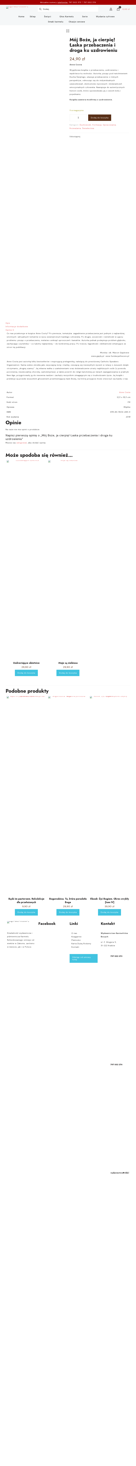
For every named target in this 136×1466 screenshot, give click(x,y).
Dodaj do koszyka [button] (26, 673)
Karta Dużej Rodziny (81, 943)
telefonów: (63, 2)
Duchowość (85, 125)
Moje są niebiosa (68, 663)
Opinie (10, 330)
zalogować (21, 443)
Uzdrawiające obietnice (26, 663)
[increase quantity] (84, 117)
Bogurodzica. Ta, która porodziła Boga (68, 900)
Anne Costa (124, 392)
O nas (74, 933)
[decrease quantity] (72, 117)
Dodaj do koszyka (100, 117)
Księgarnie (76, 936)
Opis (8, 323)
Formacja (97, 125)
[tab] (68, 323)
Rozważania (75, 128)
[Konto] (111, 9)
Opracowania (109, 125)
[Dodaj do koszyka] (42, 464)
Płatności (76, 940)
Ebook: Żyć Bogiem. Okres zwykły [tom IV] (109, 900)
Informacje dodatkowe (17, 326)
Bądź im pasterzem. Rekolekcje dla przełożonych (26, 900)
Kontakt (75, 947)
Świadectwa (88, 128)
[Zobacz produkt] (42, 469)
